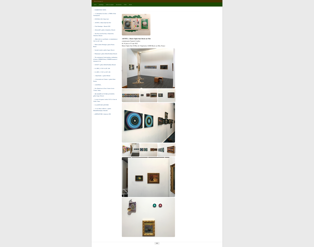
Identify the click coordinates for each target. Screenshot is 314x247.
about (130, 4)
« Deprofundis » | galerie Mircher (102, 75)
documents (119, 4)
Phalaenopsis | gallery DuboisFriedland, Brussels (106, 53)
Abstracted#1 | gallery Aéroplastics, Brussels (105, 30)
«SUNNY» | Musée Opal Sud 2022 (103, 22)
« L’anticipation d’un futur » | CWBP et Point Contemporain (104, 14)
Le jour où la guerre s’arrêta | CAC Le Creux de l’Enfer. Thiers (105, 100)
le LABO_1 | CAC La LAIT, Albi (102, 72)
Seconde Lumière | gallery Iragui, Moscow (105, 50)
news (95, 4)
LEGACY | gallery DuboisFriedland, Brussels (105, 64)
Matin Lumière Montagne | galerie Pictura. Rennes (104, 45)
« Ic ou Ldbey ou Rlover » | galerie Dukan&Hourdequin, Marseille (102, 109)
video (125, 4)
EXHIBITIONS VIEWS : (101, 10)
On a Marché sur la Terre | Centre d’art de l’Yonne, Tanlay (103, 89)
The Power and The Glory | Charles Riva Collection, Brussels (103, 34)
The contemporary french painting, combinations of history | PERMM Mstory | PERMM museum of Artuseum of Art (105, 59)
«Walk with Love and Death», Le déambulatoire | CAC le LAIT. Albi (105, 40)
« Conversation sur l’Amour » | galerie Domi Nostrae (104, 80)
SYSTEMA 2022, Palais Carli (102, 19)
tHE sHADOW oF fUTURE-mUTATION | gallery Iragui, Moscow (104, 95)
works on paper (110, 4)
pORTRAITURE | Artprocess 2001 (103, 114)
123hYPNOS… (98, 85)
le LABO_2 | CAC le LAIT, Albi (102, 68)
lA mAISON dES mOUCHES (102, 105)
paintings (101, 4)
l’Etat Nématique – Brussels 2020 (102, 26)
